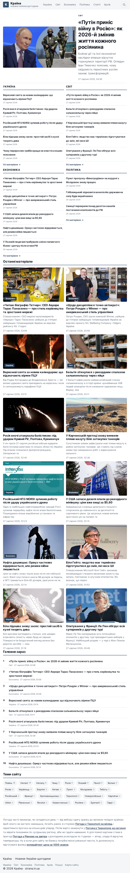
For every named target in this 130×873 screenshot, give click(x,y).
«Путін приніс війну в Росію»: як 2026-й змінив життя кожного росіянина (100, 34)
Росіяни (80, 802)
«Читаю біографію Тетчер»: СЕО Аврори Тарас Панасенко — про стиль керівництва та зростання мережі (32, 182)
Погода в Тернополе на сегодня (106, 828)
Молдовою (87, 789)
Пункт (71, 789)
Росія (69, 783)
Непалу (41, 783)
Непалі (25, 783)
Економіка (70, 4)
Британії (96, 802)
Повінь (10, 783)
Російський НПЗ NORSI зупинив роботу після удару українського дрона (30, 500)
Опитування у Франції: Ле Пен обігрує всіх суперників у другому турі (95, 627)
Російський (12, 796)
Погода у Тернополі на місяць (93, 823)
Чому (56, 783)
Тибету (104, 789)
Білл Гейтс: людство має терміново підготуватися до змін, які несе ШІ (90, 564)
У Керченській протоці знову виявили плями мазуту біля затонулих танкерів (93, 437)
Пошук (59, 865)
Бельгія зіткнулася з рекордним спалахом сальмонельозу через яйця (95, 373)
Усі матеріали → (11, 164)
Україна (47, 4)
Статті (96, 4)
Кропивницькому (50, 796)
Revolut (42, 802)
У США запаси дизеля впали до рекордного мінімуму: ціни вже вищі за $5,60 (96, 500)
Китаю (56, 789)
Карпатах (114, 796)
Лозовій (83, 783)
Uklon (9, 802)
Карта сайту (72, 865)
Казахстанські (61, 802)
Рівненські (25, 802)
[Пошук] (124, 4)
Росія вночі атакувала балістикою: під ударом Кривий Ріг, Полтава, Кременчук (31, 437)
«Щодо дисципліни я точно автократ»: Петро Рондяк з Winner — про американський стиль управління (30, 200)
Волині (112, 783)
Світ (58, 4)
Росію (9, 789)
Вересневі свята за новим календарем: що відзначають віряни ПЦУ (33, 373)
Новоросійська (94, 796)
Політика (85, 4)
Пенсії (98, 783)
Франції (30, 796)
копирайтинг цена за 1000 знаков (47, 844)
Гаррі (111, 802)
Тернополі (72, 796)
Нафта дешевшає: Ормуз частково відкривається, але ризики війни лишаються (27, 566)
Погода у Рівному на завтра (30, 836)
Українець (25, 789)
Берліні (42, 789)
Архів (107, 4)
